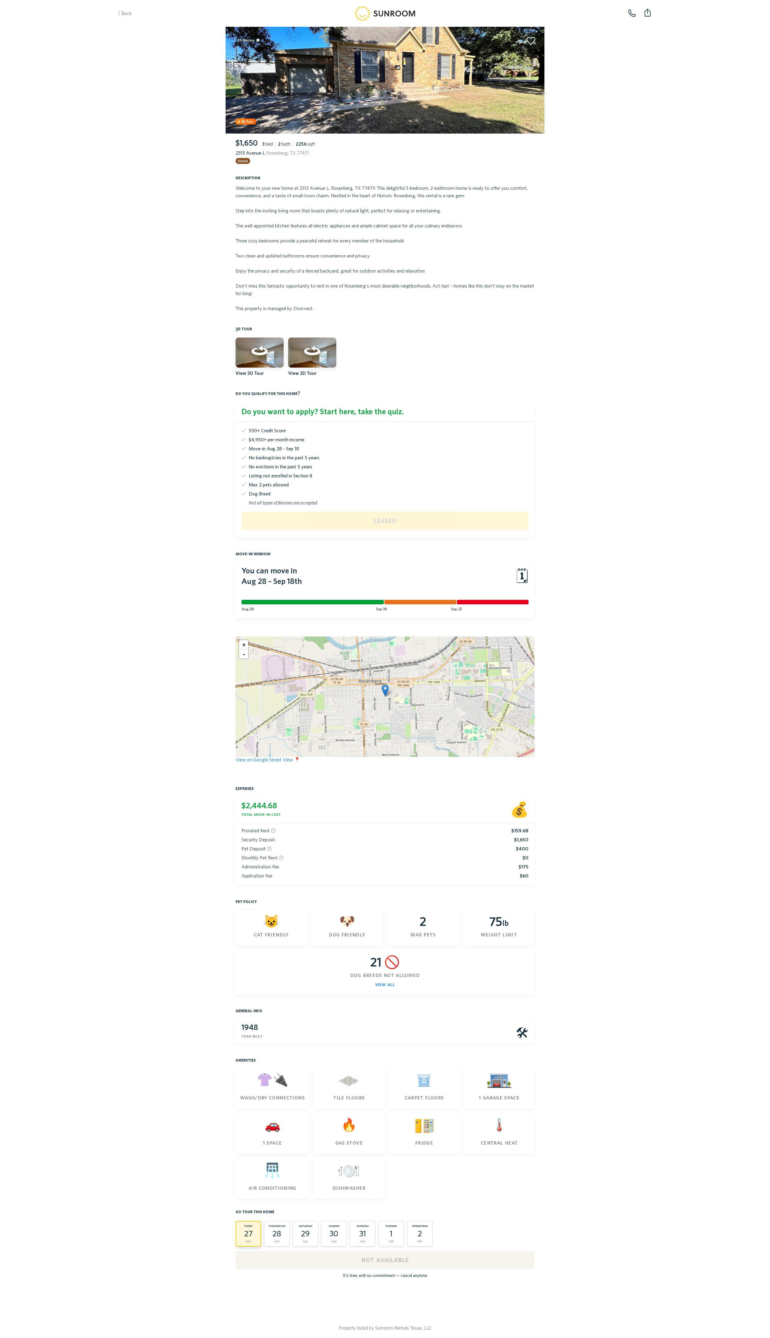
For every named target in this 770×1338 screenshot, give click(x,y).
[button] (385, 690)
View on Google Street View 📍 (268, 759)
